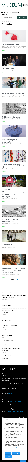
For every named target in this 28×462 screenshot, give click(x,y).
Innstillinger (23, 461)
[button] (23, 5)
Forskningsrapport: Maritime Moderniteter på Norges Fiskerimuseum (13, 270)
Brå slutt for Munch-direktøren (9, 355)
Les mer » (4, 50)
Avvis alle (8, 453)
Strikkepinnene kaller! (10, 44)
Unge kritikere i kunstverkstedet (9, 325)
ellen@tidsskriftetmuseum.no (16, 411)
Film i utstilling (8, 68)
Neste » (17, 279)
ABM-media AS (12, 393)
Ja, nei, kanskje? (5, 318)
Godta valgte (16, 453)
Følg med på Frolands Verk (8, 310)
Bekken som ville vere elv (11, 117)
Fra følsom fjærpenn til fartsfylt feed (11, 333)
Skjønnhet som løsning (7, 340)
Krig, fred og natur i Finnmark (9, 302)
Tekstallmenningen (15, 401)
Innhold (3, 21)
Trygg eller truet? (9, 244)
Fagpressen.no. (18, 447)
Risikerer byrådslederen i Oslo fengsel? (11, 348)
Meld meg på (22, 17)
